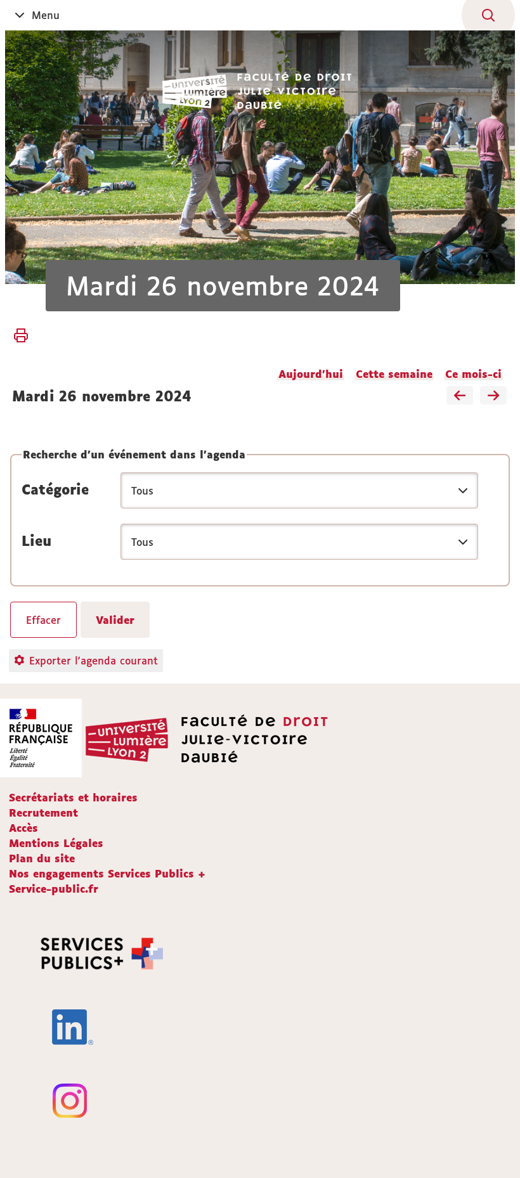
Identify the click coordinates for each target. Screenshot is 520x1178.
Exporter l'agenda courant (93, 660)
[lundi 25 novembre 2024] (459, 396)
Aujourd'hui (310, 374)
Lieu (36, 541)
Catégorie (55, 489)
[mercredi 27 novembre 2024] (493, 396)
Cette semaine (394, 374)
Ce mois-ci (473, 374)
